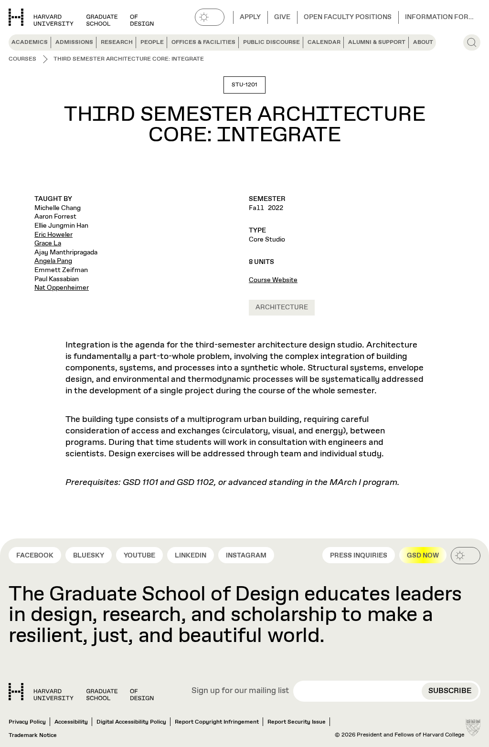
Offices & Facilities (203, 42)
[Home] (81, 691)
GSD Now (423, 555)
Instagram (246, 555)
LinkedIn (190, 555)
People (152, 42)
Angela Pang (53, 261)
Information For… (439, 17)
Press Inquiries (358, 555)
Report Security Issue (296, 722)
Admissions (74, 42)
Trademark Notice (33, 735)
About (423, 42)
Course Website (273, 280)
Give (282, 17)
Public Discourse (271, 42)
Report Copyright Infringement (217, 722)
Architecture (281, 307)
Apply (250, 17)
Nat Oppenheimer (61, 288)
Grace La (47, 243)
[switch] (209, 17)
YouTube (139, 555)
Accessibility (71, 722)
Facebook (34, 555)
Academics (29, 42)
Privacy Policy (27, 722)
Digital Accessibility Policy (131, 722)
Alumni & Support (376, 42)
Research (117, 42)
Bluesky (88, 555)
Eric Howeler (53, 235)
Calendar (324, 42)
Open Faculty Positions (348, 17)
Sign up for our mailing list (240, 691)
